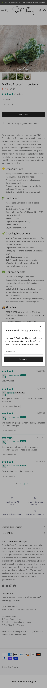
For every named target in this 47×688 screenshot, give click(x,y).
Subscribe (23, 359)
